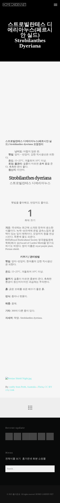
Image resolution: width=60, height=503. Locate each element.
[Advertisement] (30, 99)
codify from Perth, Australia (22, 387)
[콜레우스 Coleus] (50, 436)
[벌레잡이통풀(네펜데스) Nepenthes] (17, 436)
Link (12, 390)
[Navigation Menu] (55, 4)
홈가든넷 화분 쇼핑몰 (34, 458)
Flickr (40, 387)
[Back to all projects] (30, 407)
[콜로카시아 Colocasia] (41, 436)
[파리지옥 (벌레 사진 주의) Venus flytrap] (26, 436)
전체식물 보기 (13, 458)
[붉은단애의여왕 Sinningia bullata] (9, 436)
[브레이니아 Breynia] (33, 436)
